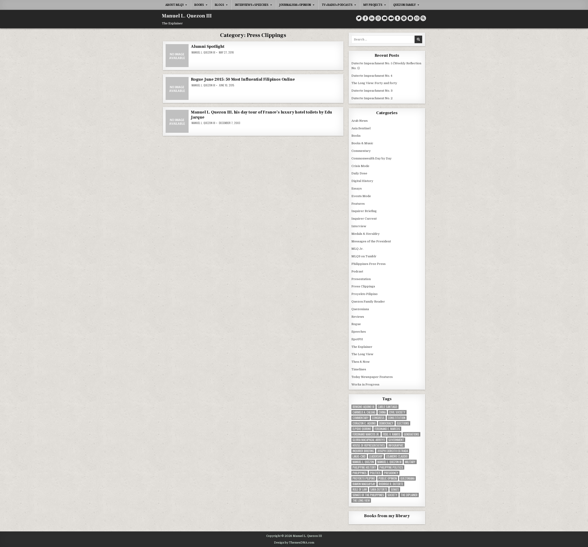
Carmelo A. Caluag (364, 412)
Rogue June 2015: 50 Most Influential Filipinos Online (243, 79)
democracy (386, 423)
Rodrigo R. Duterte (391, 484)
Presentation (361, 279)
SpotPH (357, 339)
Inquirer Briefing (364, 211)
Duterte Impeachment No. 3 (372, 90)
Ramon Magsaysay (364, 484)
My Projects (372, 5)
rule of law (360, 489)
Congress (378, 418)
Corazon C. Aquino (364, 423)
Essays (356, 188)
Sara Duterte (378, 489)
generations (411, 434)
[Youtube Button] (384, 18)
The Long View (362, 354)
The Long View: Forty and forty (374, 83)
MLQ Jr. (357, 248)
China (382, 412)
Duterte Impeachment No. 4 (371, 75)
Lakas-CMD (359, 456)
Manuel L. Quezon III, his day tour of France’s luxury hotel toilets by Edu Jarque (261, 115)
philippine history (364, 467)
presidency (391, 473)
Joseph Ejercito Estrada (392, 451)
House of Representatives (369, 445)
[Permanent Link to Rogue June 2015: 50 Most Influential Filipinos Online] (177, 88)
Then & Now (360, 361)
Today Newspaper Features (372, 377)
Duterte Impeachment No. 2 (372, 98)
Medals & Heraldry (365, 233)
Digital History (362, 181)
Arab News (359, 120)
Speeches (358, 331)
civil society (397, 412)
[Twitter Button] (359, 18)
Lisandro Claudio (397, 456)
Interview (358, 226)
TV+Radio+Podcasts (337, 5)
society (392, 495)
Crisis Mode (360, 166)
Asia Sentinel (360, 128)
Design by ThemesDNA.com (294, 542)
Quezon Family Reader (368, 301)
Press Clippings (363, 286)
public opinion (388, 478)
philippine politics (391, 467)
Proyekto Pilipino (364, 294)
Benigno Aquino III (363, 407)
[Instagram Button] (378, 18)
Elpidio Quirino (362, 429)
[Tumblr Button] (397, 18)
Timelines (358, 369)
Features (358, 203)
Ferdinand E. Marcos (387, 429)
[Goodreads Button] (410, 18)
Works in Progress (365, 384)
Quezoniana (360, 309)
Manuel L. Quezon (363, 462)
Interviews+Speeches (252, 5)
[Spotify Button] (404, 18)
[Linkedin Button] (372, 18)
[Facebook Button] (365, 18)
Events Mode (361, 196)
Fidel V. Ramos (391, 434)
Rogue (356, 324)
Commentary (361, 151)
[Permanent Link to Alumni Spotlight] (177, 55)
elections (403, 423)
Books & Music (362, 143)
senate (395, 489)
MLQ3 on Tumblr (363, 256)
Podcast (357, 271)
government (396, 440)
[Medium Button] (391, 18)
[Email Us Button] (417, 18)
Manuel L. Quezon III (187, 16)
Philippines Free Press (368, 264)
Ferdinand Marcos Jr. (366, 434)
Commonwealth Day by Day (371, 158)
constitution (396, 418)
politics (375, 473)
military (410, 462)
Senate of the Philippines (368, 495)
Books (199, 5)
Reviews (357, 316)
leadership (376, 456)
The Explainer (361, 347)
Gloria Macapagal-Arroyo (369, 440)
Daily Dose (359, 173)
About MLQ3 (174, 5)
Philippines (360, 473)
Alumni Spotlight (207, 46)
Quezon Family (404, 5)
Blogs (219, 5)
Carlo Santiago (387, 407)
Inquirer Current (364, 218)
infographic (396, 445)
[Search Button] (423, 18)
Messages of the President (371, 241)
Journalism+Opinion (295, 5)
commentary (361, 418)
